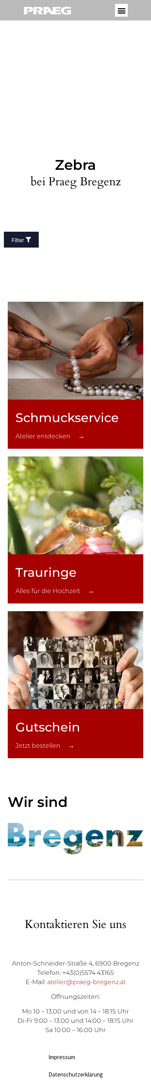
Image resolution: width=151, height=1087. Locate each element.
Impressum (61, 1057)
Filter (18, 240)
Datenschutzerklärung (75, 1074)
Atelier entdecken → (49, 436)
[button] (121, 10)
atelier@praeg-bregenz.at (86, 982)
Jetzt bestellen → (44, 745)
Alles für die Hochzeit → (54, 591)
